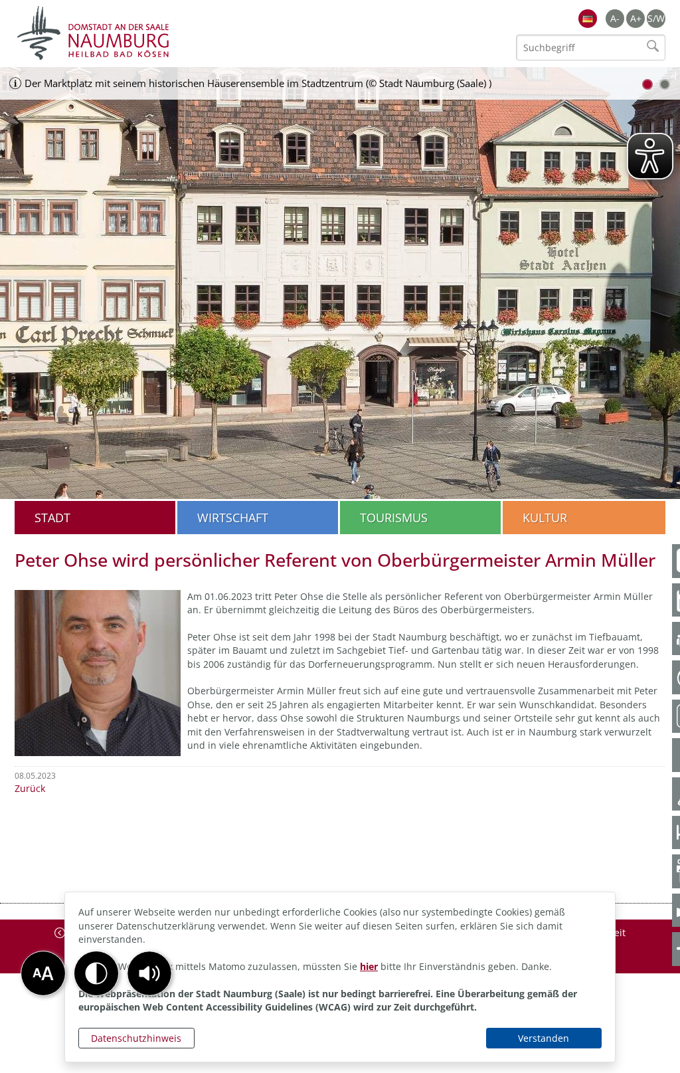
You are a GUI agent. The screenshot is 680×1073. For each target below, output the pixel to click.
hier (369, 966)
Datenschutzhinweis (136, 1038)
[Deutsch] (587, 18)
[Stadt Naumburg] (177, 33)
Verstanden (543, 1038)
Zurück (30, 788)
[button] (149, 973)
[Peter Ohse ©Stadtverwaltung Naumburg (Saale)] (98, 671)
